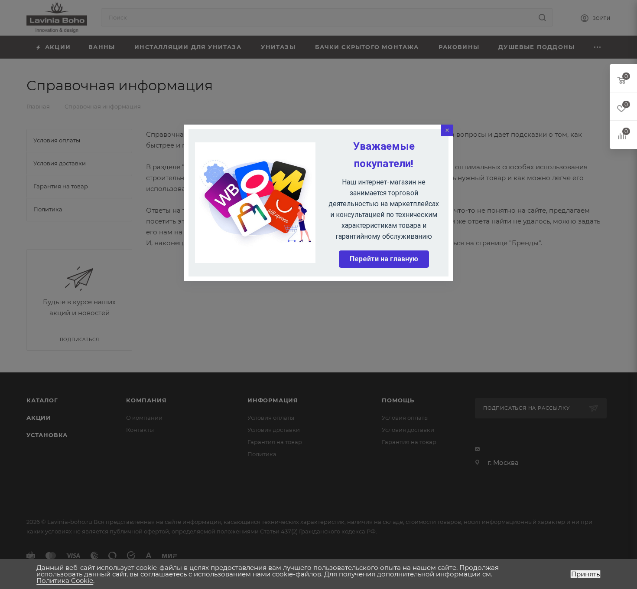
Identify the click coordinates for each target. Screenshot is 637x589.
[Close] (447, 130)
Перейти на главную (384, 259)
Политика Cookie (64, 580)
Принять (585, 574)
